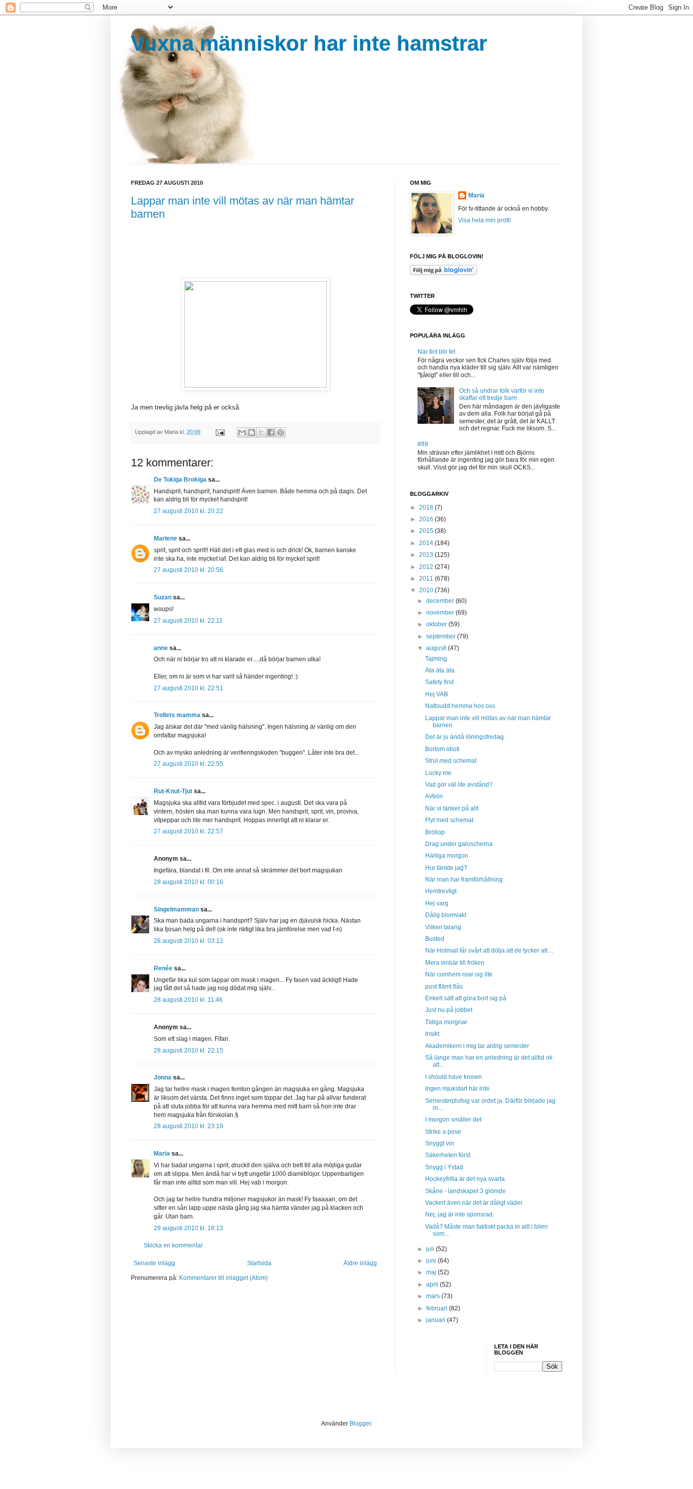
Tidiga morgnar (446, 1022)
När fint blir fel (437, 351)
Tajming (436, 658)
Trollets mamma (177, 715)
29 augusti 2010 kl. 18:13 (188, 1228)
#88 (423, 444)
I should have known (453, 1076)
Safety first (439, 682)
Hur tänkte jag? (446, 867)
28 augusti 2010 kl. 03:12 (188, 940)
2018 (427, 507)
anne (161, 648)
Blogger (360, 1423)
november (441, 612)
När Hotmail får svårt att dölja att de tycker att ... (489, 950)
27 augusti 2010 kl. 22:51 (188, 688)
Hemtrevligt (441, 891)
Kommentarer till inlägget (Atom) (223, 1277)
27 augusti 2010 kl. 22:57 (188, 831)
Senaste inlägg (154, 1263)
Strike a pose (443, 1131)
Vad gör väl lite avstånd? (459, 784)
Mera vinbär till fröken (454, 962)
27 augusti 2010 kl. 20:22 (188, 511)
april (433, 1284)
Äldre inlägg (360, 1263)
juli (431, 1249)
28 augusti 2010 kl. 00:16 (188, 882)
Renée (163, 968)
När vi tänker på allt (451, 808)
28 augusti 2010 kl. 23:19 (188, 1126)
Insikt (432, 1033)
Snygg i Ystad (444, 1167)
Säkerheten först (447, 1155)
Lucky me (438, 772)
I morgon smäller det (453, 1119)
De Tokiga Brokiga (180, 479)
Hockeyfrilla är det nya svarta (465, 1178)
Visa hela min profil (484, 220)
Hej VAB (436, 694)
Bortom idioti (442, 749)
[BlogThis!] (252, 432)
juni (432, 1260)
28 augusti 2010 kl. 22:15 (188, 1050)
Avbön (434, 796)
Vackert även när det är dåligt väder (474, 1202)
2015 (427, 530)
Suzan (162, 597)
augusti (437, 648)
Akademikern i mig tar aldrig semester (477, 1046)
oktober (437, 624)
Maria (162, 1153)
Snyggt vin (439, 1143)
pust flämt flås (444, 986)
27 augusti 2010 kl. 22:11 (188, 620)
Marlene (165, 538)
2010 (427, 590)
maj (432, 1272)
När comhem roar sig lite (459, 974)
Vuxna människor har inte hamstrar (309, 43)
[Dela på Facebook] (271, 432)
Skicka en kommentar (173, 1245)
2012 (427, 566)
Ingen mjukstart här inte (457, 1088)
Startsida (259, 1263)
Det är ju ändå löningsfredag (464, 736)
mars (433, 1296)
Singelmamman (176, 909)
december (441, 600)
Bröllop (435, 832)
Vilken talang (443, 927)
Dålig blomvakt (445, 915)
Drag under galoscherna (459, 844)
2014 (427, 543)
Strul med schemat (450, 760)
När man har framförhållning (464, 879)
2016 (427, 519)
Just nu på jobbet (448, 1009)
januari (436, 1320)
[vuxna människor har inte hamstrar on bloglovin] (443, 273)
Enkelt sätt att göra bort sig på (465, 998)
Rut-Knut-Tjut (173, 791)
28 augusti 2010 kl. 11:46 (188, 999)
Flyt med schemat (449, 820)
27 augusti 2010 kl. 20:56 (188, 569)
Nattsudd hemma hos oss (460, 705)
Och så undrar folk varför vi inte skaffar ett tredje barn (501, 394)
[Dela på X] (261, 432)
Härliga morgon (446, 855)
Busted (434, 938)
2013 (427, 554)
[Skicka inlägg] (219, 432)
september (441, 636)
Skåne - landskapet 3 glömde (465, 1191)
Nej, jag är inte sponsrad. (459, 1214)
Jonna (162, 1077)
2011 (427, 578)
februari (437, 1308)
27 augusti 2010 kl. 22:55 (188, 763)
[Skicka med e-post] (242, 432)
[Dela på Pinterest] (280, 432)
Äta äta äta (440, 670)
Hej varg (436, 903)
